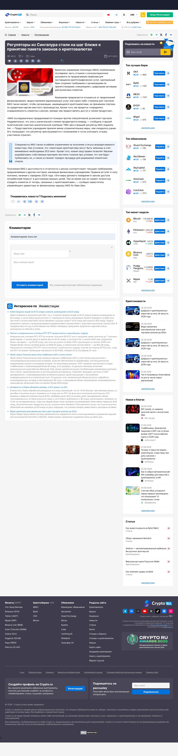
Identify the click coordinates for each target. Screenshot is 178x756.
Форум (92, 643)
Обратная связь (35, 672)
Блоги (92, 629)
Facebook (166, 35)
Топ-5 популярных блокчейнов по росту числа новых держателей (155, 377)
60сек (64, 620)
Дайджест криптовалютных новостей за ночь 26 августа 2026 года (154, 313)
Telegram (116, 14)
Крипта (64, 625)
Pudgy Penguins (138, 266)
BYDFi (136, 105)
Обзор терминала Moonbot (138, 538)
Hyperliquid (139, 241)
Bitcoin (137, 218)
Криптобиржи (41, 602)
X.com (161, 35)
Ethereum (138, 230)
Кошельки (63, 22)
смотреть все (148, 128)
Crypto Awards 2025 (160, 22)
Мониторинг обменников (73, 607)
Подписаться (151, 691)
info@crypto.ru (167, 627)
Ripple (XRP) (10, 620)
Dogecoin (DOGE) (13, 638)
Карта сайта (95, 647)
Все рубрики (133, 22)
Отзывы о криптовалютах (101, 638)
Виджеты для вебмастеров (69, 672)
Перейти (160, 146)
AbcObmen (139, 156)
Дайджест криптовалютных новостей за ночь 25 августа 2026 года (154, 345)
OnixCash (138, 179)
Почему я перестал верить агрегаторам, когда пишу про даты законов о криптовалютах (155, 454)
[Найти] (27, 15)
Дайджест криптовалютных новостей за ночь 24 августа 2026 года (154, 361)
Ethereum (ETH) (12, 611)
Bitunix (36, 620)
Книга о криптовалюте (99, 656)
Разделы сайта (97, 602)
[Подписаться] (165, 52)
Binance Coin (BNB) (14, 625)
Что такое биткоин (14, 607)
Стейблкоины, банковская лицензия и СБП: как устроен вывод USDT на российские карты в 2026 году (155, 432)
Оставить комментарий (30, 285)
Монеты (9, 602)
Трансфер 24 (67, 643)
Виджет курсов (96, 660)
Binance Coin (137, 253)
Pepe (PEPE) (10, 643)
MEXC (136, 94)
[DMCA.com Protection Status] (89, 732)
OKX (135, 71)
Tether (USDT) (11, 616)
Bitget (136, 116)
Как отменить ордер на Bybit (139, 571)
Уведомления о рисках (93, 672)
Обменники (46, 22)
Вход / (153, 14)
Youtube (108, 14)
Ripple (136, 279)
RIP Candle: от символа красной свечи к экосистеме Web (155, 412)
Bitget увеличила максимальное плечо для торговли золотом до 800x (43, 411)
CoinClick (138, 190)
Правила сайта (152, 672)
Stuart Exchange (142, 145)
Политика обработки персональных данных (124, 672)
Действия (160, 220)
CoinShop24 (66, 634)
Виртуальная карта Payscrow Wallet (142, 561)
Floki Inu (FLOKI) (12, 647)
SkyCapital (139, 167)
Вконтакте (171, 35)
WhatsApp (151, 35)
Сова (63, 629)
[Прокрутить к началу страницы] (171, 738)
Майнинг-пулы (112, 22)
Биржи (30, 22)
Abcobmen (66, 611)
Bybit (136, 83)
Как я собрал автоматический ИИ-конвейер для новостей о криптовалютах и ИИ (155, 475)
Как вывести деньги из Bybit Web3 (142, 528)
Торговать (159, 73)
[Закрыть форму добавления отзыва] (112, 247)
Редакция (50, 672)
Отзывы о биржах (98, 634)
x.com (124, 14)
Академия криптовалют (100, 651)
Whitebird (65, 638)
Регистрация (163, 14)
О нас (22, 672)
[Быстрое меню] (142, 14)
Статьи (94, 22)
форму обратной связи (159, 625)
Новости (80, 22)
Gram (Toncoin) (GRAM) (15, 629)
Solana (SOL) (11, 634)
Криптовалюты (12, 22)
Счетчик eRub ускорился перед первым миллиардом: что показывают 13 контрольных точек (154, 495)
